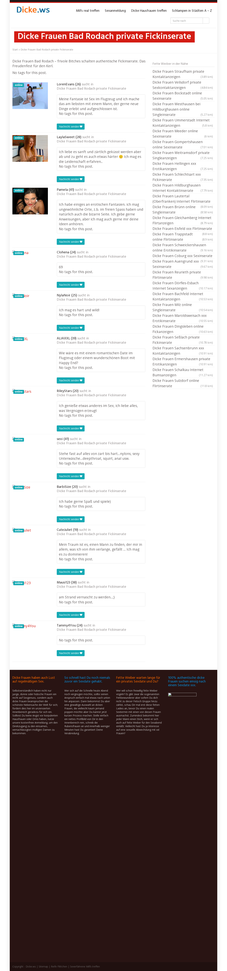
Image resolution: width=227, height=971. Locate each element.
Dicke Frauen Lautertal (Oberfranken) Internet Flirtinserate (183, 199)
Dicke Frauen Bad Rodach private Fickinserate (91, 89)
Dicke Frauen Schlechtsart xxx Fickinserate (183, 177)
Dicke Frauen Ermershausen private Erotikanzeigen (183, 361)
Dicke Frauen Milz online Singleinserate (183, 307)
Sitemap (43, 966)
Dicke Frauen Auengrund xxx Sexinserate (183, 264)
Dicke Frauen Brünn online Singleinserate (183, 209)
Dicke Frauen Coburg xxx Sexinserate (183, 256)
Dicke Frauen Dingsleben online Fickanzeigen (183, 329)
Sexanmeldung (115, 11)
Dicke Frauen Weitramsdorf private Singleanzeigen (183, 155)
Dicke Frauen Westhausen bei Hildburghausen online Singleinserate (183, 109)
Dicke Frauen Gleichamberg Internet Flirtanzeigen (183, 220)
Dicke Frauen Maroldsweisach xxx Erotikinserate (183, 318)
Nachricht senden (69, 126)
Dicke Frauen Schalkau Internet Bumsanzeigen (183, 372)
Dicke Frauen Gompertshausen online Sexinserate (183, 144)
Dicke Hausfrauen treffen (149, 11)
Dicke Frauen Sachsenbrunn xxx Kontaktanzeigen (183, 351)
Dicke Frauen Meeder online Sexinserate (183, 134)
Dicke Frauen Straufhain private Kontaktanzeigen (183, 74)
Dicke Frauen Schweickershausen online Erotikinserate (183, 247)
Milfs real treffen (87, 11)
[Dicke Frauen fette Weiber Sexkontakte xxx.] (33, 11)
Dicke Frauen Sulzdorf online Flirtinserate (183, 383)
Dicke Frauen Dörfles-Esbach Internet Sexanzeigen (183, 286)
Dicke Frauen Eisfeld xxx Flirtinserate (183, 228)
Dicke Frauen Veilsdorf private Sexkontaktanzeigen (183, 85)
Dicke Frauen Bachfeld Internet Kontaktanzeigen (183, 296)
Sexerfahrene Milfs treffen (85, 966)
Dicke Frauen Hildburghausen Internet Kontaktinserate (183, 188)
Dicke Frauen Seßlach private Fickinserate (183, 340)
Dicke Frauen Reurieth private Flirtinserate (183, 275)
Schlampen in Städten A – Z (192, 11)
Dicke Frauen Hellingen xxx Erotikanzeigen (183, 166)
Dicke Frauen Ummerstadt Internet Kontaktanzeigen (183, 123)
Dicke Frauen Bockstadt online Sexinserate (183, 96)
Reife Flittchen (59, 966)
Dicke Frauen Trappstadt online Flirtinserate (183, 237)
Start (15, 49)
